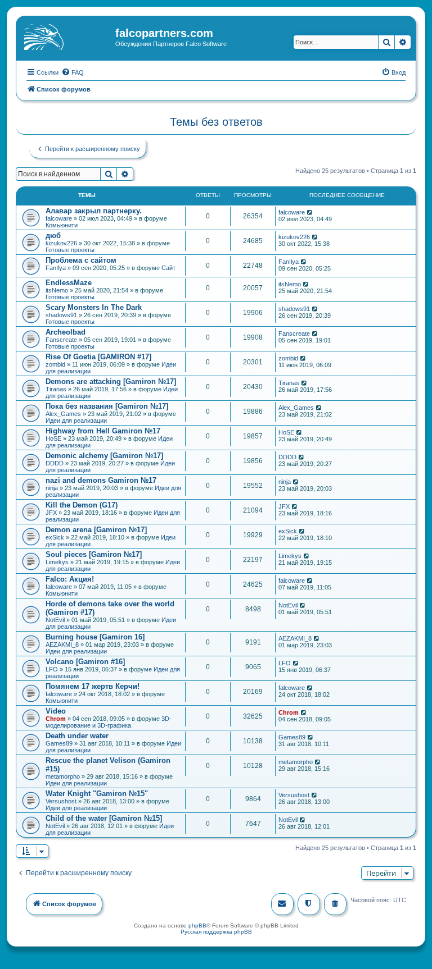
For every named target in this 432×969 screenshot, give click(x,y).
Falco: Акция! (70, 579)
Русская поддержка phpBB (216, 932)
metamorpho (63, 776)
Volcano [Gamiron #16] (85, 661)
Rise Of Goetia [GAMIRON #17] (98, 357)
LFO (52, 669)
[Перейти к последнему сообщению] (310, 212)
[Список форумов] (67, 36)
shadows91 (61, 315)
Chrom (56, 718)
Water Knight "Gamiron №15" (97, 793)
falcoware (59, 218)
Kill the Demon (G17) (82, 505)
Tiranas (56, 389)
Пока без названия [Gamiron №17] (107, 406)
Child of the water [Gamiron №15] (104, 818)
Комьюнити (62, 225)
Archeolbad (66, 332)
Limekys (57, 562)
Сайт (168, 267)
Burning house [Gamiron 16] (95, 637)
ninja (52, 487)
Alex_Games (63, 413)
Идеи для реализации (76, 420)
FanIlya (56, 267)
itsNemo (57, 290)
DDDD (55, 463)
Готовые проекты (70, 249)
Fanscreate (61, 339)
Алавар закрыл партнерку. (94, 211)
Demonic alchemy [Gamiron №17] (104, 455)
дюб (53, 235)
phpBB (197, 925)
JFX (51, 512)
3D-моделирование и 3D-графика (109, 722)
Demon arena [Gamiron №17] (96, 529)
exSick (55, 537)
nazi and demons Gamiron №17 (101, 480)
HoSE (53, 438)
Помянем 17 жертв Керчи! (93, 686)
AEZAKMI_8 (62, 644)
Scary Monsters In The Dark (94, 307)
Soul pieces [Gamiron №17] (94, 554)
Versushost (61, 801)
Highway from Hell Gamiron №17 (103, 431)
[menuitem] (72, 72)
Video (56, 711)
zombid (55, 364)
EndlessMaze (69, 282)
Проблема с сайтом (81, 260)
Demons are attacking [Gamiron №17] (111, 381)
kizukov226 (61, 243)
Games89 (59, 743)
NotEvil (55, 619)
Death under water (77, 736)
